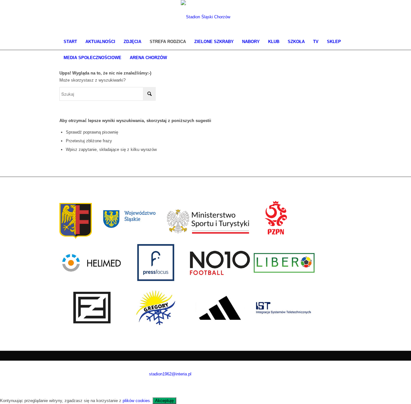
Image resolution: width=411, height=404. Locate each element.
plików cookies (136, 400)
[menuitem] (70, 42)
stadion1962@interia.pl (170, 374)
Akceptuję (164, 400)
